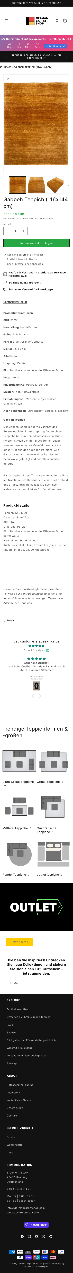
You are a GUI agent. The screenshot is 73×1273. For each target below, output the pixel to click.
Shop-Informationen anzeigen (25, 263)
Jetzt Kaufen (19, 942)
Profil (10, 1152)
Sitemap (12, 1063)
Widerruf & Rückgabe (19, 1047)
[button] (7, 21)
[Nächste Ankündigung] (66, 56)
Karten (36, 1212)
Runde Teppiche (14, 874)
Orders (11, 1137)
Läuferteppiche (48, 874)
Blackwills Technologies (36, 1266)
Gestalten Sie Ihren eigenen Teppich (28, 1016)
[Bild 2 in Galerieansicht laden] (36, 185)
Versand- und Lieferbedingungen (27, 1055)
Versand (20, 218)
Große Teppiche (48, 781)
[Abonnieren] (62, 983)
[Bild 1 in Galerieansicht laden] (17, 185)
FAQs (10, 1024)
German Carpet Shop (28, 1263)
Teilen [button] (10, 620)
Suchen (11, 1032)
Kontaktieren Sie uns (19, 1100)
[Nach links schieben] (4, 186)
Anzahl (7, 224)
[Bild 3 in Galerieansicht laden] (55, 185)
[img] (36, 645)
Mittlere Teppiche (15, 828)
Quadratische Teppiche (46, 830)
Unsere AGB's (15, 1107)
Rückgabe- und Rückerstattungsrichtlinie (31, 1040)
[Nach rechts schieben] (68, 186)
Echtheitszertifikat (15, 301)
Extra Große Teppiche (18, 781)
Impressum (13, 1092)
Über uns (12, 1115)
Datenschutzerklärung (20, 1084)
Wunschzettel (15, 1144)
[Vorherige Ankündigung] (6, 56)
